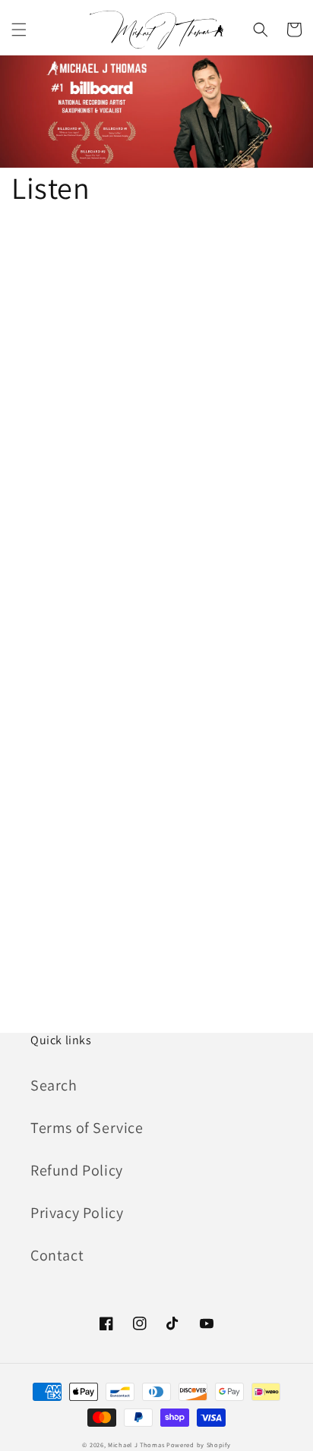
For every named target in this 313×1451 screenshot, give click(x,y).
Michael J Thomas (136, 1444)
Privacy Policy (76, 1213)
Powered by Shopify (198, 1444)
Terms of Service (87, 1128)
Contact (57, 1255)
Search (53, 1085)
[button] (19, 29)
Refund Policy (76, 1170)
